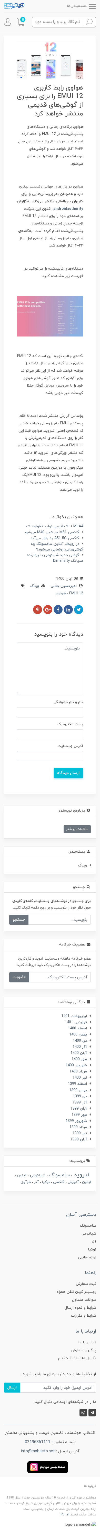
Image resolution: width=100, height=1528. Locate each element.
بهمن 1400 (78, 1034)
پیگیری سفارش (83, 1350)
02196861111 (37, 1442)
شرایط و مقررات (83, 1315)
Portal (65, 1514)
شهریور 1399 (76, 1121)
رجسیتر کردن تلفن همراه (76, 1292)
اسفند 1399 (77, 1084)
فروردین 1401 (76, 1022)
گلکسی (58, 1182)
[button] (20, 22)
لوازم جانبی (87, 1257)
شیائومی (37, 1175)
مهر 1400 (79, 1059)
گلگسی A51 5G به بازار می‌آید (55, 538)
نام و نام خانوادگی (68, 702)
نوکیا (45, 1182)
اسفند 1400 (77, 1028)
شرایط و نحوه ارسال (80, 1307)
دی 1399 (80, 1096)
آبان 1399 (79, 1108)
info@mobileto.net (38, 1451)
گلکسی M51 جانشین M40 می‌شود (51, 532)
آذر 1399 (80, 1102)
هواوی (61, 593)
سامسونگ (59, 1175)
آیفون (21, 1175)
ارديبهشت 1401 (74, 1016)
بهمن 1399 (78, 1090)
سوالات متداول (84, 1300)
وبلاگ (34, 586)
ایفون (86, 1182)
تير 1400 (80, 1077)
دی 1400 (80, 1040)
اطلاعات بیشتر (77, 829)
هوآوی (26, 1182)
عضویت (19, 977)
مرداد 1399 (78, 1127)
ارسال (12, 1387)
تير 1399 (80, 1133)
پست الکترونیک (70, 724)
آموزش (73, 1182)
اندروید (81, 1175)
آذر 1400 (80, 1047)
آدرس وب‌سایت (70, 746)
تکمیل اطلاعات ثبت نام (77, 1358)
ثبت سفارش (86, 1284)
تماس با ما (87, 1342)
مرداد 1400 (78, 1071)
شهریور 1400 (76, 1065)
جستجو (19, 919)
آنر (36, 1182)
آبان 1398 (79, 1139)
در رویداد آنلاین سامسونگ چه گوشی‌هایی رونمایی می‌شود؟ (57, 546)
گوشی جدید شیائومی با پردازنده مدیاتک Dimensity (55, 558)
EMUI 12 (75, 593)
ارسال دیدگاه (68, 773)
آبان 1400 (79, 1053)
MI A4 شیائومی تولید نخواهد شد (54, 526)
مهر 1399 (79, 1115)
